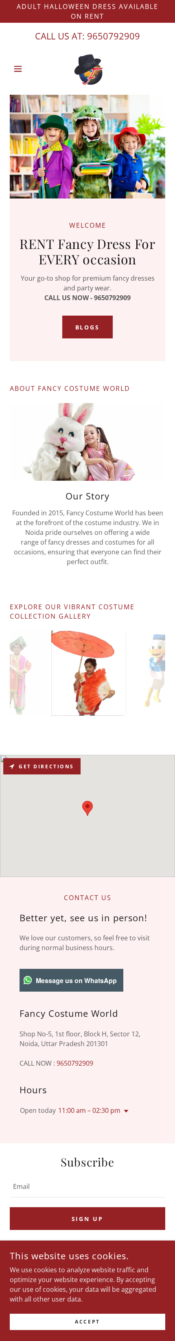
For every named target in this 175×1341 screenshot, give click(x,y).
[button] (21, 69)
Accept (87, 1321)
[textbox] (87, 1186)
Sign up (88, 1219)
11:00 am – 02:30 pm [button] (89, 1110)
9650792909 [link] (113, 36)
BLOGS (87, 327)
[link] (87, 68)
